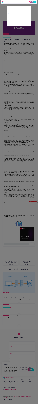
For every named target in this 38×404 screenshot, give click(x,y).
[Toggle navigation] (28, 2)
